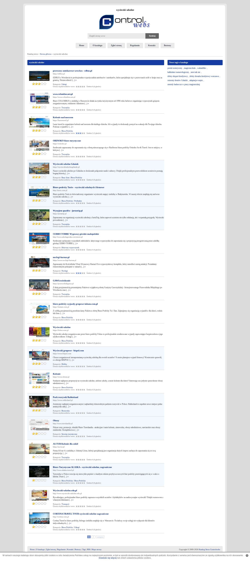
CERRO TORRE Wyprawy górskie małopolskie (76, 234)
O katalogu (97, 45)
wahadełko (201, 68)
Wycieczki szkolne (62, 327)
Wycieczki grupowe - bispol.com (68, 350)
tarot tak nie (195, 72)
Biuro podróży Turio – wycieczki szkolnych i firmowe (78, 187)
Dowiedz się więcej (108, 558)
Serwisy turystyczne (69, 434)
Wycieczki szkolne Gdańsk (65, 164)
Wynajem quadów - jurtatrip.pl (68, 210)
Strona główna (45, 54)
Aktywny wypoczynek (70, 247)
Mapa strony (97, 549)
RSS (88, 549)
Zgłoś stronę (116, 45)
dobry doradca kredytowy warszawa (204, 76)
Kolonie (57, 374)
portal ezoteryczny (175, 68)
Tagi (84, 549)
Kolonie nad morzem (63, 117)
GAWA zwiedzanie (61, 280)
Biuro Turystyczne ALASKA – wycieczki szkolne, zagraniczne (82, 467)
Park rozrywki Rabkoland (65, 397)
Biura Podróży (67, 131)
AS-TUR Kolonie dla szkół (65, 444)
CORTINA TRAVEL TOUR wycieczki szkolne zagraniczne (81, 513)
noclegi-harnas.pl (61, 257)
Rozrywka (66, 411)
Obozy (56, 420)
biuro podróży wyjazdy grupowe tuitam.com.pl (75, 304)
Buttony (167, 45)
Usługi (64, 84)
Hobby (64, 364)
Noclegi (65, 271)
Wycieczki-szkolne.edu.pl (65, 490)
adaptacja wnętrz (196, 80)
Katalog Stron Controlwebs (209, 549)
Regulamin (135, 45)
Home (81, 45)
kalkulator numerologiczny (178, 72)
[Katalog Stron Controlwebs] (125, 13)
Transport (65, 504)
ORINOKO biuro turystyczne (67, 140)
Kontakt (151, 45)
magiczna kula (189, 68)
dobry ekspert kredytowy (178, 76)
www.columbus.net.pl (63, 94)
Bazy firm (65, 178)
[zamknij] (247, 555)
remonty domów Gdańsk (178, 80)
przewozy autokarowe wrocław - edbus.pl (72, 70)
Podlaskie (78, 201)
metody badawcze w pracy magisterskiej (184, 84)
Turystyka (66, 108)
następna (100, 537)
